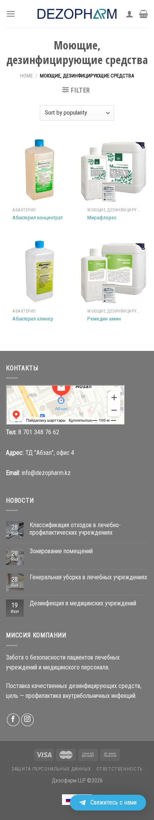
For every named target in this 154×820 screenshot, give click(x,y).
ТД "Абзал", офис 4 (49, 452)
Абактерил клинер (32, 318)
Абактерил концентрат (37, 217)
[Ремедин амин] (114, 271)
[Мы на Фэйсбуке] (13, 719)
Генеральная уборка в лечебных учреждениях (88, 577)
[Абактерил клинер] (39, 271)
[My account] (129, 14)
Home (26, 76)
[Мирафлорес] (114, 170)
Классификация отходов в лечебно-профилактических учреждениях (75, 528)
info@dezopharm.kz (46, 473)
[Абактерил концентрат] (39, 170)
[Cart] (143, 14)
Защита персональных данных (51, 769)
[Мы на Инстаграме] (27, 719)
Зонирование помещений (61, 551)
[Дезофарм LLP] (77, 14)
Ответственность (119, 769)
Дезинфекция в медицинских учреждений (83, 603)
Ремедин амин (104, 318)
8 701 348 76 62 (38, 432)
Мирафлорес (101, 217)
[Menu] (10, 13)
